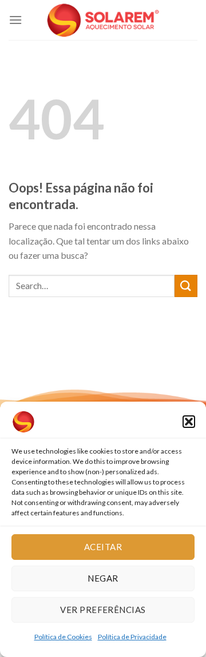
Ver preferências (102, 609)
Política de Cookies (63, 636)
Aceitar (103, 547)
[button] (189, 421)
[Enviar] (186, 286)
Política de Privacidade (132, 636)
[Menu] (15, 20)
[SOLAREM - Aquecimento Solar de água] (103, 20)
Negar (103, 578)
